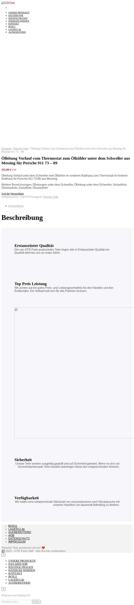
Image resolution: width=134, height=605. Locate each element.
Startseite (6, 148)
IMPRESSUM (16, 541)
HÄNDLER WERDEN (18, 21)
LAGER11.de (14, 29)
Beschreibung (16, 205)
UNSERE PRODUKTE (18, 12)
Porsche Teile (20, 148)
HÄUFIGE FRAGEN (17, 18)
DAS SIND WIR (15, 15)
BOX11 (12, 26)
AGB (11, 535)
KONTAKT (13, 23)
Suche (36, 601)
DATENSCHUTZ (19, 538)
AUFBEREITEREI (17, 32)
